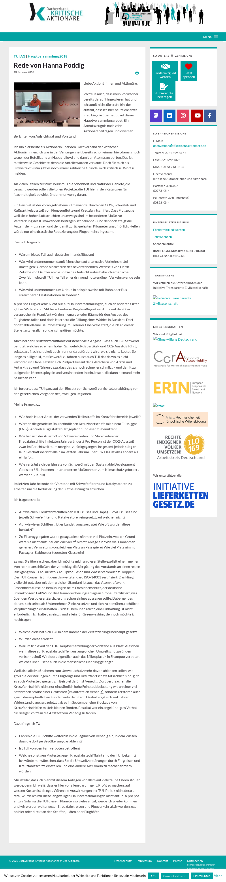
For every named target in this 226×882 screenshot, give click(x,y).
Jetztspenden (189, 75)
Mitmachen (195, 861)
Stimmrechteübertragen (163, 95)
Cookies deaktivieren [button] (174, 876)
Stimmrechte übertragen (201, 864)
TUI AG (20, 56)
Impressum (144, 861)
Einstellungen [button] (201, 876)
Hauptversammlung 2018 (47, 56)
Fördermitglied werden (169, 229)
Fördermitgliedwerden (165, 75)
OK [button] (153, 876)
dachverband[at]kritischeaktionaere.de (179, 145)
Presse (177, 861)
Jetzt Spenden (162, 237)
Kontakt (162, 861)
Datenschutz (123, 861)
